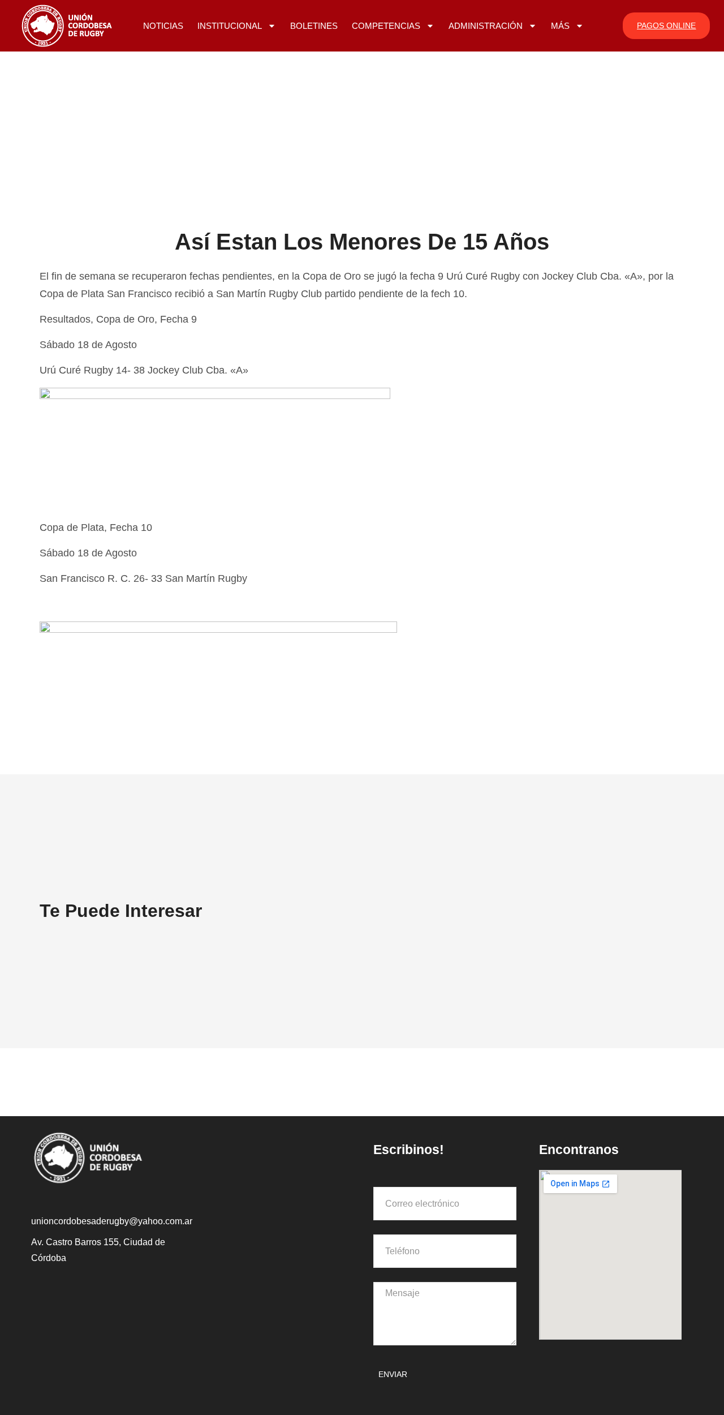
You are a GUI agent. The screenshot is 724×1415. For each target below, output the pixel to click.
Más (560, 26)
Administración (486, 26)
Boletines (314, 26)
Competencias (386, 26)
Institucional (229, 26)
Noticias (163, 26)
